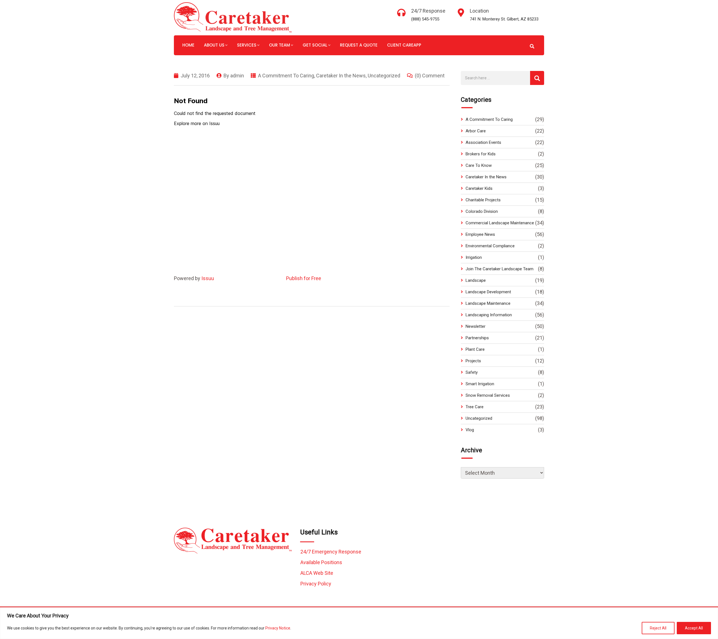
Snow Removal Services (488, 395)
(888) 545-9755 (425, 19)
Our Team (279, 45)
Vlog (470, 429)
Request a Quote (359, 45)
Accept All (694, 628)
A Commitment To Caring (286, 76)
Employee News (480, 234)
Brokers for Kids (481, 153)
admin (237, 76)
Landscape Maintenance (488, 303)
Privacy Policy (315, 584)
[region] (359, 623)
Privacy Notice (277, 628)
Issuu (207, 278)
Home (188, 45)
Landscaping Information (489, 314)
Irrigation (474, 257)
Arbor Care (476, 130)
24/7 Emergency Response (330, 552)
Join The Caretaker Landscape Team (499, 268)
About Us (214, 45)
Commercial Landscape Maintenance (500, 222)
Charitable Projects (483, 199)
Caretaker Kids (479, 188)
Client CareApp (404, 45)
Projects (473, 360)
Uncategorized (384, 76)
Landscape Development (488, 291)
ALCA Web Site (316, 573)
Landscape (476, 280)
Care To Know (479, 165)
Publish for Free (303, 278)
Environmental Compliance (490, 245)
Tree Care (475, 406)
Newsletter (475, 326)
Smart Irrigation (480, 383)
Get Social (315, 45)
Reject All (658, 628)
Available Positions (321, 562)
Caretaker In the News (341, 76)
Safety (472, 372)
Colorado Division (482, 211)
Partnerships (477, 337)
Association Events (483, 142)
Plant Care (475, 349)
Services (246, 45)
